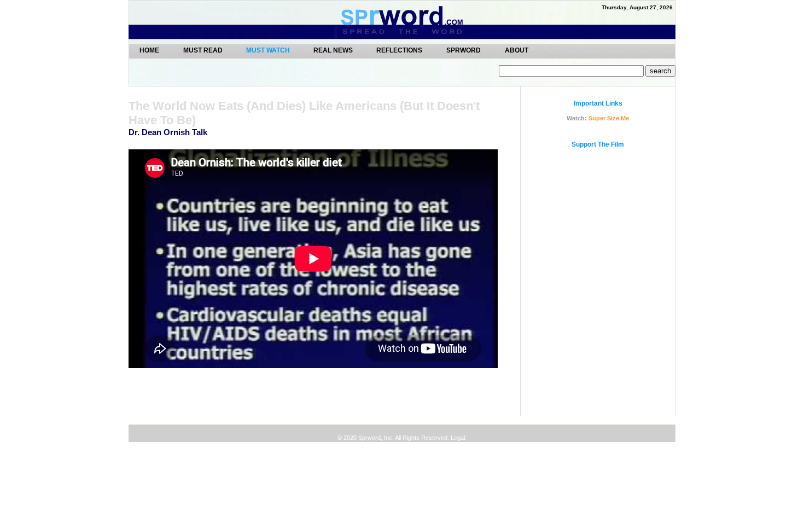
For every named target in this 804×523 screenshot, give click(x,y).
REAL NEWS (333, 50)
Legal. (458, 437)
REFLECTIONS (399, 50)
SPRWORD (463, 50)
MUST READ (203, 50)
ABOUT (516, 50)
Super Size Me (609, 118)
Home (149, 50)
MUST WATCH (269, 50)
